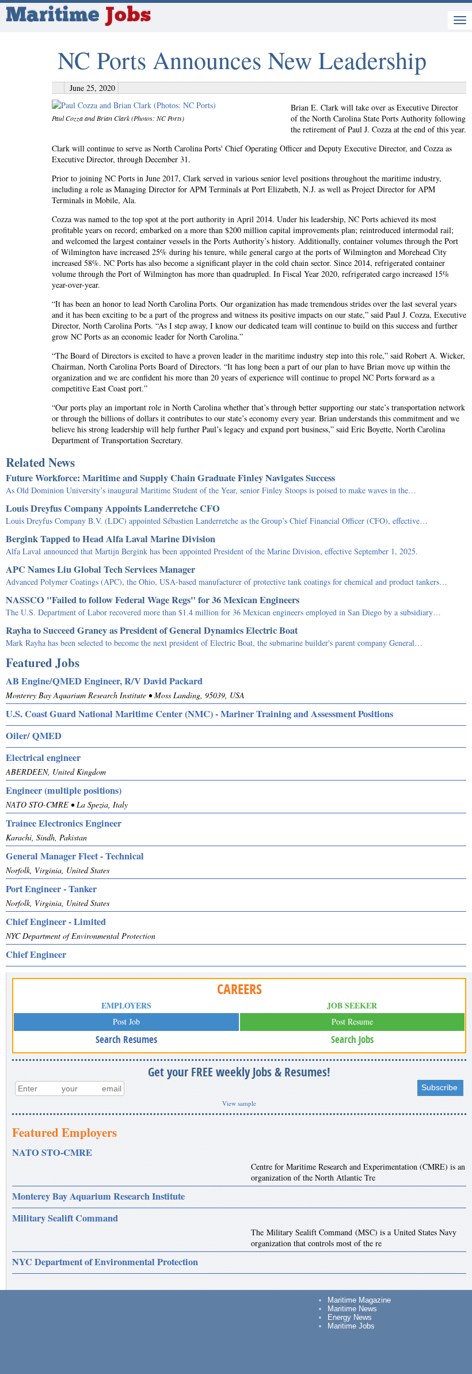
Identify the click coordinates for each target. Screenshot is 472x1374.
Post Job (126, 1021)
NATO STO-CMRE (52, 1152)
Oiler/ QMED (34, 736)
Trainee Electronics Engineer (63, 823)
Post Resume (352, 1021)
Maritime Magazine (359, 1300)
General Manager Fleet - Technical (75, 856)
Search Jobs (352, 1039)
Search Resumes (126, 1039)
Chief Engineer (36, 954)
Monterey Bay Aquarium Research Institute (98, 1196)
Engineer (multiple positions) (63, 790)
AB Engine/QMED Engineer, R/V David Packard (104, 681)
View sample (239, 1103)
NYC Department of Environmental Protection (105, 1262)
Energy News (350, 1317)
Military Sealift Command (65, 1218)
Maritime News (352, 1308)
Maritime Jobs (351, 1326)
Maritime (78, 16)
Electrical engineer (43, 757)
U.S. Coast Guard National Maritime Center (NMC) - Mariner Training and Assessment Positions (199, 714)
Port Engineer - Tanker (51, 889)
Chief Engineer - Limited (56, 921)
